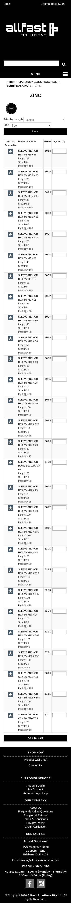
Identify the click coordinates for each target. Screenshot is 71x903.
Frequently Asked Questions (35, 811)
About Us (35, 807)
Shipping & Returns (36, 815)
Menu (35, 74)
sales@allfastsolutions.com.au (40, 860)
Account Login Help (35, 793)
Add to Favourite (10, 151)
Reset (35, 131)
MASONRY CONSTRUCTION (37, 81)
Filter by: (9, 119)
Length (19, 119)
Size (6, 125)
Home (10, 81)
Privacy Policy (35, 822)
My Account (35, 789)
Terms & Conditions (35, 819)
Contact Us (36, 765)
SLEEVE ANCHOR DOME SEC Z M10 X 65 (29, 466)
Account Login (36, 785)
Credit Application (35, 826)
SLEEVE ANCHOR (18, 85)
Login (7, 3)
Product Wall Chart (35, 759)
